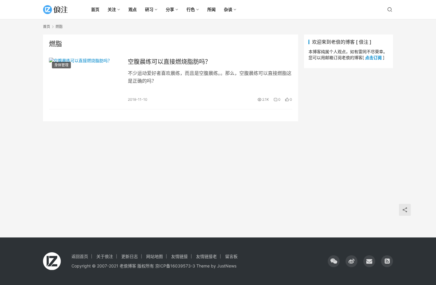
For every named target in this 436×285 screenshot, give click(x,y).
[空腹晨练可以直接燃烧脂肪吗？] (85, 80)
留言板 (231, 256)
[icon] (334, 261)
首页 (46, 26)
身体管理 (61, 65)
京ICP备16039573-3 (175, 265)
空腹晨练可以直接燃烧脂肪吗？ (169, 61)
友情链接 (179, 256)
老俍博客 (128, 265)
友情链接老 (206, 256)
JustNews (226, 265)
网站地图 (154, 256)
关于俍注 (104, 256)
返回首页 (79, 256)
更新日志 (129, 256)
